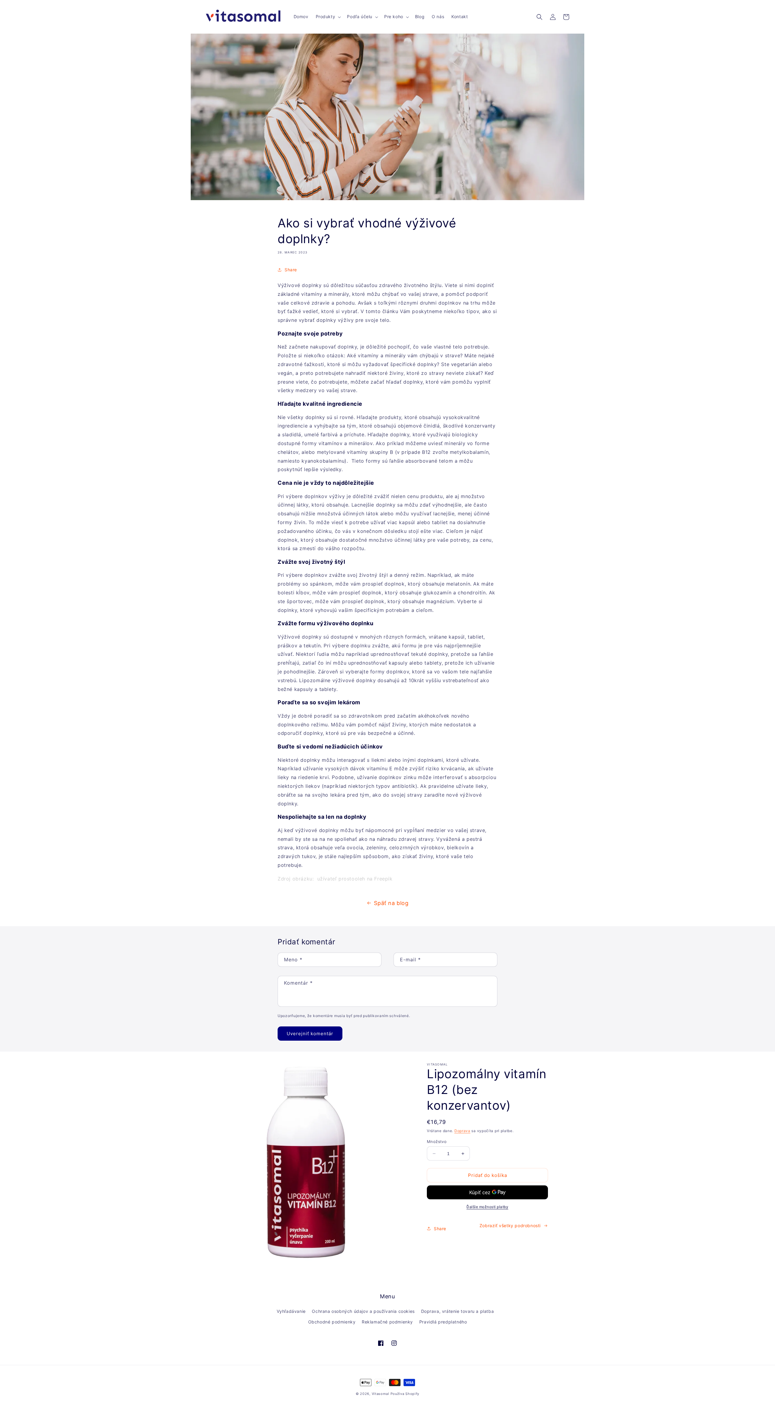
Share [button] (291, 269)
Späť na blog (391, 903)
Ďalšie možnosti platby (487, 1206)
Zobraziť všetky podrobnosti (510, 1225)
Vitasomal (380, 1394)
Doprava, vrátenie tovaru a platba (457, 1311)
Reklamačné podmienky (387, 1321)
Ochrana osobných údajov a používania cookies (363, 1311)
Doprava (462, 1130)
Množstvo (437, 1141)
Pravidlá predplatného (443, 1321)
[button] (328, 16)
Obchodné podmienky (332, 1321)
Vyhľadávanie (291, 1311)
